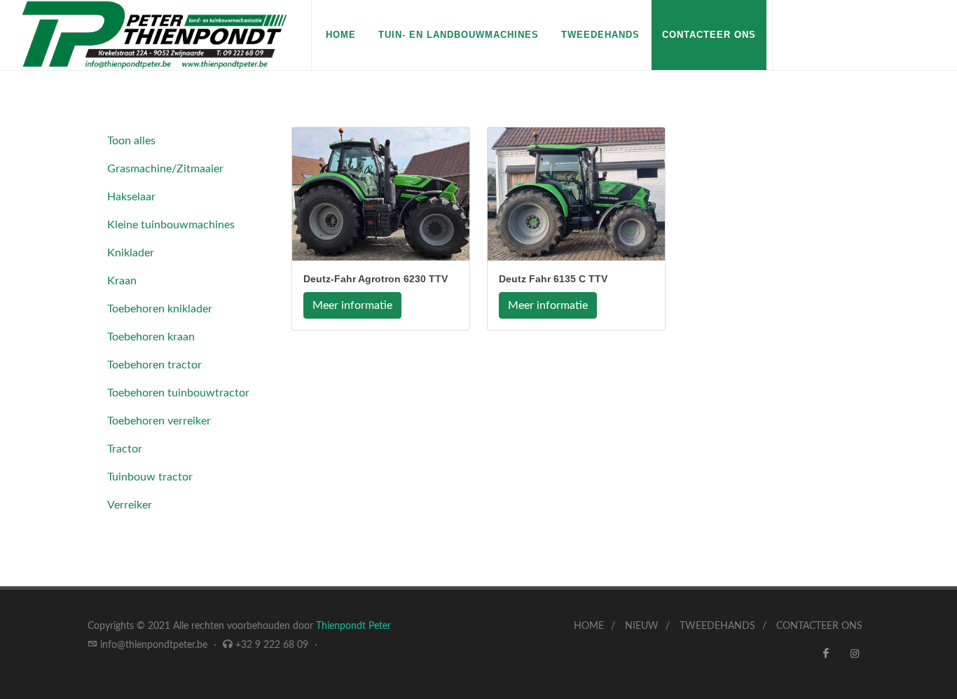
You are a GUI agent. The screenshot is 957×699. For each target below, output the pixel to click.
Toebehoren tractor (154, 365)
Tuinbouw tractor (150, 477)
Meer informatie (352, 305)
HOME (341, 34)
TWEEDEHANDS (717, 626)
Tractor (124, 449)
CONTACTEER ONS (709, 34)
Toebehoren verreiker (159, 421)
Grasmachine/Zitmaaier (165, 168)
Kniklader (130, 252)
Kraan (122, 280)
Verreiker (129, 505)
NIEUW (642, 626)
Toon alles (131, 140)
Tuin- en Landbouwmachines (458, 34)
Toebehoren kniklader (159, 308)
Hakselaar (131, 196)
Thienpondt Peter (353, 626)
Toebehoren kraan (151, 336)
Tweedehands (600, 34)
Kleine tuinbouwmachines (171, 224)
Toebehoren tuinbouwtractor (178, 393)
